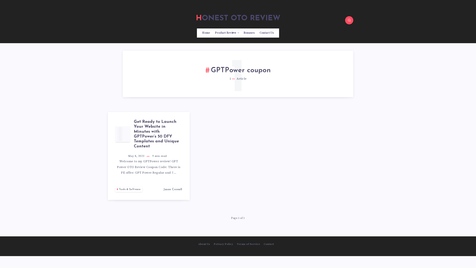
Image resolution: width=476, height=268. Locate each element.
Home (206, 33)
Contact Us (267, 33)
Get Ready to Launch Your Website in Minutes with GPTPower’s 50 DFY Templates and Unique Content (156, 134)
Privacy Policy (223, 244)
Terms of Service (248, 244)
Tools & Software (130, 189)
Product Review (225, 33)
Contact (269, 244)
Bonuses (249, 33)
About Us (204, 244)
